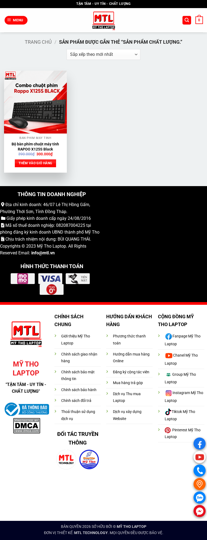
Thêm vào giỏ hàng (35, 163)
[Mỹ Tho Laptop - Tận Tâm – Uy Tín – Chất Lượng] (103, 20)
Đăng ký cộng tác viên (131, 372)
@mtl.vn (47, 252)
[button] (16, 20)
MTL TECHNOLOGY (91, 533)
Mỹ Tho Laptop (51, 246)
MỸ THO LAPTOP (131, 526)
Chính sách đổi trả (76, 400)
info (35, 252)
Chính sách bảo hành (78, 390)
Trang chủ (38, 42)
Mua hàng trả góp (128, 383)
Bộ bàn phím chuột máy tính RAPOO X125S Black (35, 147)
